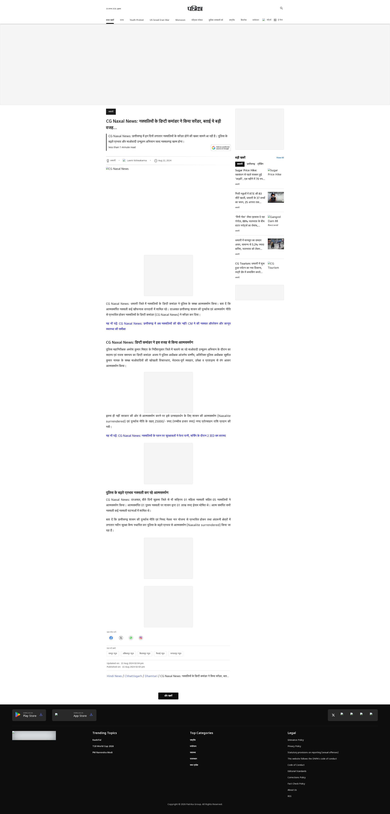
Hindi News (114, 676)
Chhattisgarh (133, 676)
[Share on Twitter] (121, 638)
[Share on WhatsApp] (131, 638)
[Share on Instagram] (140, 638)
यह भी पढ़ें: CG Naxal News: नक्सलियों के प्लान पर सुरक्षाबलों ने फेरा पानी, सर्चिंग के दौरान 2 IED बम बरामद (166, 436)
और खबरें (168, 696)
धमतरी (110, 111)
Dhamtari (151, 676)
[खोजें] (281, 8)
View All (280, 158)
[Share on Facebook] (111, 638)
